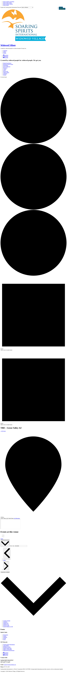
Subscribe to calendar (5, 572)
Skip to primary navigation (8, 1)
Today (2, 538)
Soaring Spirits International (9, 644)
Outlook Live (6, 624)
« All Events (3, 431)
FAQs (4, 639)
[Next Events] (3, 536)
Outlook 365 (5, 623)
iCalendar (5, 621)
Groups (4, 636)
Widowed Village (8, 45)
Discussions (5, 634)
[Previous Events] (3, 535)
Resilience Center (6, 646)
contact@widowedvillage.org (10, 664)
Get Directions (17, 518)
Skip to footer (6, 5)
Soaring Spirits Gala (7, 648)
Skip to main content (7, 2)
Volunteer (5, 50)
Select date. (12, 545)
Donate (4, 53)
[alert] (33, 313)
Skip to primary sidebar (8, 4)
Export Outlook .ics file (8, 626)
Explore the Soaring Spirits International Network (11, 7)
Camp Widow (6, 645)
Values (4, 51)
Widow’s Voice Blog (7, 649)
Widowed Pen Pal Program (8, 650)
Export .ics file (6, 625)
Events (4, 638)
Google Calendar (6, 620)
